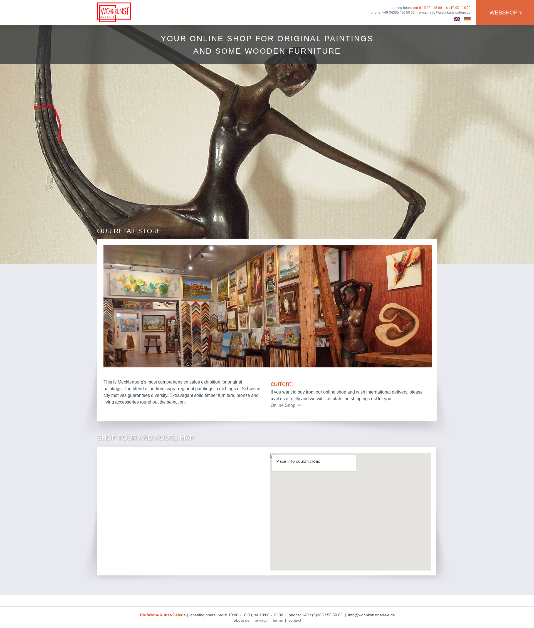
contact (294, 620)
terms (278, 620)
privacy (261, 620)
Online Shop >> (286, 405)
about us (241, 620)
